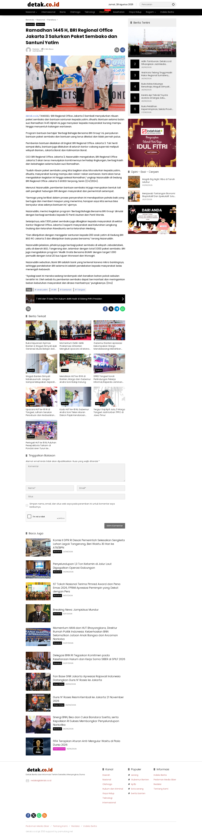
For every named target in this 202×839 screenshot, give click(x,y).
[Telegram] (116, 308)
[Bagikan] (122, 49)
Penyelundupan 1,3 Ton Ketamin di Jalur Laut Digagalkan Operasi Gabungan (82, 565)
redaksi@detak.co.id (41, 780)
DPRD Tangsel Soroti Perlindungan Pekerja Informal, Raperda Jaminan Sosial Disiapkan (108, 379)
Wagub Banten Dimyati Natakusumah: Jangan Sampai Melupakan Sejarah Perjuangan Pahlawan (40, 379)
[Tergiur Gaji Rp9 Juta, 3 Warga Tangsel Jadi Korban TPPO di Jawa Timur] (109, 397)
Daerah (31, 337)
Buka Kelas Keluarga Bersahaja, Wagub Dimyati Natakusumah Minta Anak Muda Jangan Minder (155, 85)
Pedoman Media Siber (165, 779)
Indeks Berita (160, 775)
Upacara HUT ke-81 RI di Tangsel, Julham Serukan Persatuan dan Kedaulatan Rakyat (40, 412)
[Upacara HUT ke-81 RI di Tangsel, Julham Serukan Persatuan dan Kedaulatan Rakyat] (41, 397)
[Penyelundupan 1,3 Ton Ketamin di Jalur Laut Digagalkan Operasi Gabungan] (38, 569)
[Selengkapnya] (63, 769)
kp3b (133, 784)
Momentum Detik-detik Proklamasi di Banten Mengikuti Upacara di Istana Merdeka (74, 346)
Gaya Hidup (59, 684)
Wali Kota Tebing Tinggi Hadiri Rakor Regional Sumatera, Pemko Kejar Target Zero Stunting (156, 74)
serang (134, 775)
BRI (55, 289)
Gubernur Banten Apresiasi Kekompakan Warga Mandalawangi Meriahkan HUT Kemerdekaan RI (108, 346)
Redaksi (36, 49)
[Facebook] (105, 308)
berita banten (138, 793)
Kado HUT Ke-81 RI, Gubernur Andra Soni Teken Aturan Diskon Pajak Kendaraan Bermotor (74, 412)
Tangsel (81, 289)
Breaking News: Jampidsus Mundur (76, 609)
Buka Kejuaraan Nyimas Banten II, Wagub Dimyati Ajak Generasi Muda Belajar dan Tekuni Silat (41, 346)
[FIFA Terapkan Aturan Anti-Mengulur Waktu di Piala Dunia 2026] (38, 746)
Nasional (30, 24)
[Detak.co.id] (43, 4)
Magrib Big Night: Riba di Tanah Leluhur (158, 181)
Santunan (66, 289)
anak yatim (42, 289)
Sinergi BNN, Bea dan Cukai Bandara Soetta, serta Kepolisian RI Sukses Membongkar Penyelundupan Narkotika (86, 720)
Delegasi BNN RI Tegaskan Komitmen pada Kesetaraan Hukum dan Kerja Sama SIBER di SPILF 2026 (89, 657)
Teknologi (107, 797)
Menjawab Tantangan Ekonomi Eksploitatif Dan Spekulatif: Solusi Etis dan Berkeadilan (159, 195)
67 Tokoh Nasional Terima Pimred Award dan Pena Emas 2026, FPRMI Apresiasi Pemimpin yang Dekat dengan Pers (86, 587)
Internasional (59, 749)
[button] (173, 4)
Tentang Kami (161, 788)
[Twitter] (111, 308)
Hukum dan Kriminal (112, 788)
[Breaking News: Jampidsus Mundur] (38, 613)
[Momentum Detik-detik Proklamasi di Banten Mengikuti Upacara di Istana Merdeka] (75, 330)
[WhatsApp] (122, 308)
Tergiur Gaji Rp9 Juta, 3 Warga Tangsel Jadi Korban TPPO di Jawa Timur (109, 412)
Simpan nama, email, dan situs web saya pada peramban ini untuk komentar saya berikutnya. (72, 505)
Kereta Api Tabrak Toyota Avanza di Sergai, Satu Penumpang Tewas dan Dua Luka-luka (156, 96)
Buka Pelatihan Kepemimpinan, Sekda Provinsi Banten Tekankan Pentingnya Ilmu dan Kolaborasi (157, 108)
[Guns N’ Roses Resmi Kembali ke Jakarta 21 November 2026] (38, 703)
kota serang (137, 788)
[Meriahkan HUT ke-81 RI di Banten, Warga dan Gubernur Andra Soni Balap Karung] (75, 363)
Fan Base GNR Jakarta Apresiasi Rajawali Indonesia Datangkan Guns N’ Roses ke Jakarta (87, 678)
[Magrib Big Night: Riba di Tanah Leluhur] (134, 182)
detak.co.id (32, 116)
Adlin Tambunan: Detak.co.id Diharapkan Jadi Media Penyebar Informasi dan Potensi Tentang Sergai (156, 63)
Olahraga (107, 784)
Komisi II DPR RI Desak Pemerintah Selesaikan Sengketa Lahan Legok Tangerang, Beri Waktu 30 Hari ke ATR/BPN (89, 543)
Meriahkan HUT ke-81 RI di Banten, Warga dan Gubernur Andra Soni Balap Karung (75, 379)
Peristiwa (40, 24)
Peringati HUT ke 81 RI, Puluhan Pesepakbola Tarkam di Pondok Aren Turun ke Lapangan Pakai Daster (41, 445)
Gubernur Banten (140, 779)
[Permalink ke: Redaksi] (29, 50)
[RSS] (44, 815)
